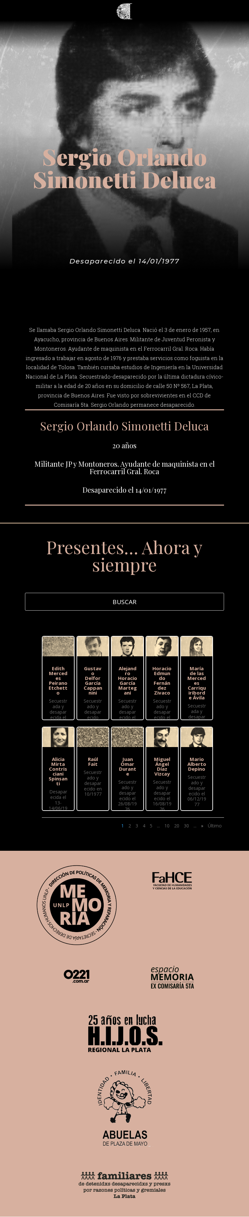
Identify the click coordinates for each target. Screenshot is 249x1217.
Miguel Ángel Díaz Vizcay (162, 766)
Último (215, 826)
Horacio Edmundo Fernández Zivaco (162, 680)
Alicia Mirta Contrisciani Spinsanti (58, 771)
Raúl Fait (93, 761)
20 (176, 826)
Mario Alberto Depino (196, 764)
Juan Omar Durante (127, 766)
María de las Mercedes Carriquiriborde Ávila (196, 683)
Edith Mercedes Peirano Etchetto (58, 680)
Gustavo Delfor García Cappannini (93, 680)
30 (186, 826)
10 (167, 826)
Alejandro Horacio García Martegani (127, 680)
